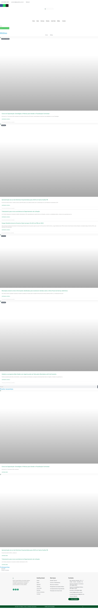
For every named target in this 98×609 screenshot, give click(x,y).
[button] (1, 26)
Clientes (47, 21)
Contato (64, 21)
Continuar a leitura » (6, 119)
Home (33, 21)
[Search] (97, 386)
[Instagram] (7, 5)
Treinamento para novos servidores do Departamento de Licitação (21, 211)
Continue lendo (5, 472)
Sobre (37, 21)
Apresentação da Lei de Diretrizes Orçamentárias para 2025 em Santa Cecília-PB (25, 199)
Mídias (58, 21)
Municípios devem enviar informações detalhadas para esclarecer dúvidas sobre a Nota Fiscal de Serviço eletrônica (35, 290)
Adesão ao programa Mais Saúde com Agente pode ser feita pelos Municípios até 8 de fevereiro (29, 374)
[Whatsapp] (4, 5)
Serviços (42, 21)
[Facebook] (1, 5)
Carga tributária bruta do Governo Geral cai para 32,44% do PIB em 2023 (23, 223)
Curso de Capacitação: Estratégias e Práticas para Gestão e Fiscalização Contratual (25, 113)
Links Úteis (53, 21)
